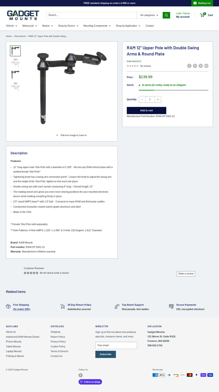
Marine (46, 25)
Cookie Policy (58, 346)
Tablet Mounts (13, 346)
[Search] (166, 15)
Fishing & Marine (15, 356)
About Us (11, 332)
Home (9, 36)
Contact (150, 25)
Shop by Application (126, 25)
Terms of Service (59, 351)
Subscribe (105, 354)
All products (20, 36)
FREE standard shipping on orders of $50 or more (109, 3)
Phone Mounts (13, 341)
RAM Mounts (134, 61)
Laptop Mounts (14, 351)
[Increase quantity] (158, 99)
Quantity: (132, 99)
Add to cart (146, 110)
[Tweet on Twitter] (201, 65)
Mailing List (204, 3)
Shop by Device (66, 25)
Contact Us (56, 356)
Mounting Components (95, 25)
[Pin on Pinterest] (195, 65)
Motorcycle (28, 25)
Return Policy (58, 337)
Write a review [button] (186, 273)
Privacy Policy (58, 341)
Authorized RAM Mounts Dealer (22, 337)
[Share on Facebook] (189, 65)
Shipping (55, 332)
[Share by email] (206, 65)
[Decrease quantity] (142, 99)
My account (183, 16)
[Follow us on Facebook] (81, 375)
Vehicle (10, 25)
